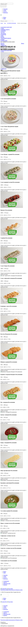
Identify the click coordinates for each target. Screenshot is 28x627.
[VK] (1, 587)
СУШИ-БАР (3, 68)
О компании (6, 581)
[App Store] (10, 588)
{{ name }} (4, 72)
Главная (2, 23)
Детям (4, 10)
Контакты (5, 12)
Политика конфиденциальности (8, 589)
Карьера (5, 584)
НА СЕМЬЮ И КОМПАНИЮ (11, 23)
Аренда (5, 582)
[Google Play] (4, 588)
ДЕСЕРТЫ (3, 33)
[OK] (2, 587)
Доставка (5, 8)
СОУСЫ (2, 32)
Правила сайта (19, 589)
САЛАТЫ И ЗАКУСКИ (6, 27)
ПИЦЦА (3, 44)
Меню (4, 17)
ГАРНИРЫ (3, 30)
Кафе (4, 18)
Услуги (5, 11)
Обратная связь (6, 583)
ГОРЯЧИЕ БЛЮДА (5, 29)
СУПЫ (2, 28)
